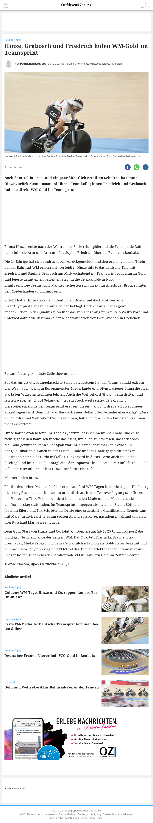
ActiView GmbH (94, 818)
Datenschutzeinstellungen (118, 814)
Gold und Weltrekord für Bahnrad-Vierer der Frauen (51, 687)
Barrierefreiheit (67, 814)
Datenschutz (34, 814)
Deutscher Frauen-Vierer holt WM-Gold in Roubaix (49, 655)
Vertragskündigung (89, 814)
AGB (22, 814)
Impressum (50, 814)
